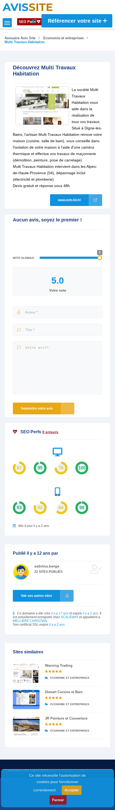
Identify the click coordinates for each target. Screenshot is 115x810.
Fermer (58, 800)
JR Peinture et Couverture (66, 718)
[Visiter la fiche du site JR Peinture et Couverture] (26, 726)
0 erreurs (50, 432)
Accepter (71, 790)
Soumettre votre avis (37, 408)
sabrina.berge (46, 566)
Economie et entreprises (63, 38)
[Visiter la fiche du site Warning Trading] (26, 673)
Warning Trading (58, 666)
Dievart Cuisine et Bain (64, 692)
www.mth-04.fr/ (69, 200)
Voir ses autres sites (36, 596)
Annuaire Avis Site (20, 38)
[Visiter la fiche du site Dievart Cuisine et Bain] (26, 699)
